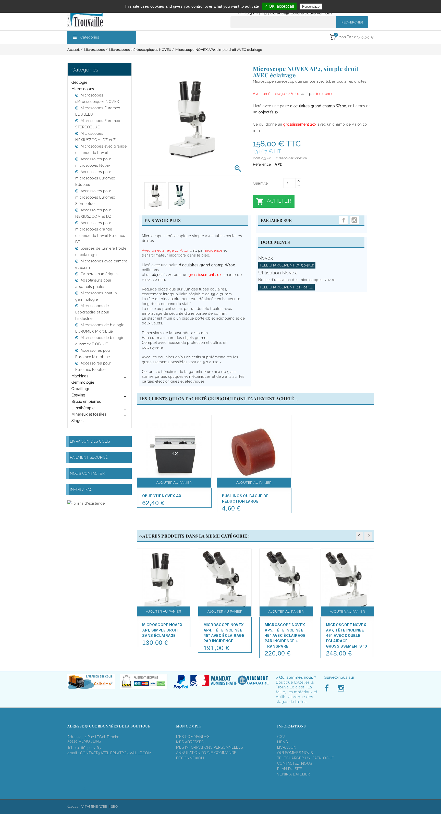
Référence (262, 164)
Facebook (328, 688)
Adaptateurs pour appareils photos (93, 283)
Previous (359, 536)
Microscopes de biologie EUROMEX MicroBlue (99, 328)
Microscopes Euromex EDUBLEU (97, 111)
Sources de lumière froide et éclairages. (100, 251)
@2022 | (74, 806)
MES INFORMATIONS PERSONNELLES (209, 747)
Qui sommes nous (295, 753)
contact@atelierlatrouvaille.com (301, 12)
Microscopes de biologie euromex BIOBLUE (99, 341)
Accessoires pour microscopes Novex (93, 162)
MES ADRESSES (190, 742)
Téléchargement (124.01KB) (287, 287)
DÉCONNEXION (190, 758)
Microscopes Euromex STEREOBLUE (97, 124)
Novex (265, 258)
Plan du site (289, 769)
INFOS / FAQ (81, 490)
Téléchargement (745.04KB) (287, 265)
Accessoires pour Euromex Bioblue (93, 366)
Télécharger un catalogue (305, 758)
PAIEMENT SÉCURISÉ (89, 457)
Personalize (311, 6)
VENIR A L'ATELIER (293, 774)
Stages (77, 421)
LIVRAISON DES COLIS (90, 441)
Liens (282, 742)
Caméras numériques (100, 274)
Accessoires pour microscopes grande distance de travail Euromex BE (100, 232)
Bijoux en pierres (86, 401)
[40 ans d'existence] (86, 503)
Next (368, 536)
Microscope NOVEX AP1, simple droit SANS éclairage (162, 630)
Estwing (78, 395)
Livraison (287, 747)
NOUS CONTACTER (87, 473)
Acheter (273, 201)
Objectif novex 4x (162, 496)
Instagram (354, 220)
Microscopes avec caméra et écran (101, 264)
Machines (79, 376)
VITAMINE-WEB (94, 806)
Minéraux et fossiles (88, 414)
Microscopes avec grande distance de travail (101, 149)
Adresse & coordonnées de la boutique (108, 726)
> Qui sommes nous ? (296, 677)
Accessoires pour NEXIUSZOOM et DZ (93, 213)
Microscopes (82, 89)
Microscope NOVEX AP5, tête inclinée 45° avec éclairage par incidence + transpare (285, 635)
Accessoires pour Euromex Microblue (93, 353)
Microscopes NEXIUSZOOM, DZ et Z (95, 136)
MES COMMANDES (192, 737)
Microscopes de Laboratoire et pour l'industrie (92, 312)
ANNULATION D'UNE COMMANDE (206, 753)
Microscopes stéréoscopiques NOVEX (97, 98)
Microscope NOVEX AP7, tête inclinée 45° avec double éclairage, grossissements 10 (346, 635)
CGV (281, 737)
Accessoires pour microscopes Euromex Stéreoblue (95, 197)
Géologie (79, 82)
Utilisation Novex (277, 272)
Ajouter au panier (174, 482)
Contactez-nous (294, 763)
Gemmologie (82, 382)
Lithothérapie (83, 408)
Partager (343, 220)
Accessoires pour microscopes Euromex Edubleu (95, 178)
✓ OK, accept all (279, 6)
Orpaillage (80, 389)
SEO (114, 806)
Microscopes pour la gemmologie (96, 296)
